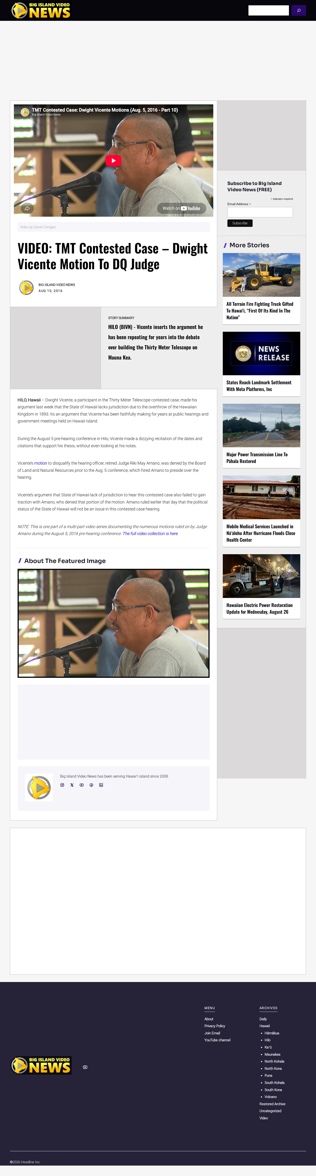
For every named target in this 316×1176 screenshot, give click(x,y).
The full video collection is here (149, 533)
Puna (268, 1075)
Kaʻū (268, 1047)
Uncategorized (270, 1111)
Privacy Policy (214, 1026)
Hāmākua (272, 1033)
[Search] (298, 10)
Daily (263, 1019)
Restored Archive (272, 1104)
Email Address (239, 204)
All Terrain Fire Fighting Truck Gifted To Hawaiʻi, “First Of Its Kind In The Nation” (259, 310)
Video (264, 1118)
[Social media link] (62, 785)
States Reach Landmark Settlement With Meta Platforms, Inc (258, 385)
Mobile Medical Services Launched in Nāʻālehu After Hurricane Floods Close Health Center (260, 533)
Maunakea (272, 1054)
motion (40, 463)
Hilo (267, 1040)
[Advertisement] (158, 60)
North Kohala (274, 1061)
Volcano (271, 1097)
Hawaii (265, 1026)
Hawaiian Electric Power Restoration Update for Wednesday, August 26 (259, 608)
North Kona (273, 1069)
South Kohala (275, 1083)
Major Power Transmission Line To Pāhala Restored (257, 457)
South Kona (273, 1090)
